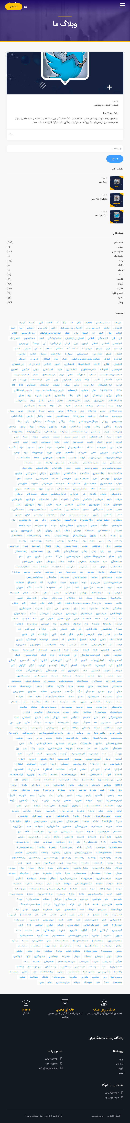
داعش (18, 504)
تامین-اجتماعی (96, 437)
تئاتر (83, 437)
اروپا (108, 349)
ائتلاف (14, 333)
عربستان (66, 608)
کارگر (104, 920)
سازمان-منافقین (73, 556)
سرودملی (50, 561)
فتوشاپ (25, 619)
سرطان (118, 873)
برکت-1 (111, 790)
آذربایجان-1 (93, 754)
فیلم (100, 634)
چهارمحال (105, 478)
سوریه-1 (118, 878)
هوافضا (77, 982)
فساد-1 (119, 629)
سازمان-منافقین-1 (80, 868)
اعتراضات (118, 359)
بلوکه (52, 406)
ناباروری (26, 712)
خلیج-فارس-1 (103, 832)
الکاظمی (47, 364)
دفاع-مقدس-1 (116, 842)
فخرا (87, 904)
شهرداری (84, 593)
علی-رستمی (71, 613)
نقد (95, 722)
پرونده (79, 795)
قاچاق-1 (96, 915)
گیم (12, 665)
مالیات (19, 671)
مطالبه (38, 697)
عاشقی (15, 603)
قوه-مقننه (44, 639)
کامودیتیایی (35, 645)
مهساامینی (53, 956)
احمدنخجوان (29, 338)
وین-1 (29, 738)
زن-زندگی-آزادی (71, 551)
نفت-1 (26, 961)
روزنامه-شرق (34, 858)
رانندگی (89, 847)
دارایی (49, 504)
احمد (41, 338)
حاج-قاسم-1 (107, 821)
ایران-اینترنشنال (105, 385)
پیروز (32, 795)
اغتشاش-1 (47, 769)
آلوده (101, 333)
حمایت (103, 489)
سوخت (12, 873)
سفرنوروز (71, 567)
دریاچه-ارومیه (34, 837)
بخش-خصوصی (73, 401)
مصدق (80, 697)
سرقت (61, 561)
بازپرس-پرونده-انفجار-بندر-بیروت (50, 390)
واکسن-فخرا (99, 733)
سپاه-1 (31, 868)
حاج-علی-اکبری (82, 478)
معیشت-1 (48, 951)
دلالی (78, 842)
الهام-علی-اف (34, 364)
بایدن (46, 785)
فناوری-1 (35, 910)
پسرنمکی (37, 421)
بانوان (47, 395)
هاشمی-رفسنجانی (114, 743)
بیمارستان (25, 790)
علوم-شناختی (116, 613)
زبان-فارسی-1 (49, 863)
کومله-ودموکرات (115, 660)
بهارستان (31, 411)
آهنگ (67, 333)
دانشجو (86, 509)
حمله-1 (119, 826)
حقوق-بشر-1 (15, 821)
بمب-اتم (42, 406)
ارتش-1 (21, 759)
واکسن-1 (118, 972)
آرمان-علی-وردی (93, 328)
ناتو (103, 717)
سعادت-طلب (116, 567)
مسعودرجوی (18, 691)
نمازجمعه (49, 722)
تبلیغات (56, 437)
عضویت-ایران (25, 608)
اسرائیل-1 (118, 769)
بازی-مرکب (83, 785)
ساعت (50, 868)
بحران (21, 395)
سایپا (29, 556)
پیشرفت (63, 432)
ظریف (109, 894)
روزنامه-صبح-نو (18, 858)
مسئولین (32, 691)
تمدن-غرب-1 (49, 806)
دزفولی (18, 515)
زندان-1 (19, 863)
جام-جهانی (47, 458)
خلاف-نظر (117, 832)
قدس (24, 634)
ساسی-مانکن (63, 868)
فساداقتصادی (106, 629)
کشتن (105, 925)
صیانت (89, 598)
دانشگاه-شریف (56, 509)
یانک (33, 748)
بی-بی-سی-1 (48, 790)
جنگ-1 (76, 816)
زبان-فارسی (14, 546)
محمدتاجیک (82, 681)
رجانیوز (93, 535)
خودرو (106, 504)
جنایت (78, 468)
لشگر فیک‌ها (110, 113)
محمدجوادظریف (26, 935)
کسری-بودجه (28, 650)
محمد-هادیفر (58, 935)
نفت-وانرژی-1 (116, 967)
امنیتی (36, 369)
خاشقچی (67, 826)
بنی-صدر (82, 790)
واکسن (65, 728)
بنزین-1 (93, 790)
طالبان (119, 603)
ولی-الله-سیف (72, 738)
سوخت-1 (16, 572)
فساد (82, 910)
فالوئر (50, 619)
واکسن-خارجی (115, 733)
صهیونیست (101, 598)
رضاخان (118, 541)
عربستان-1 (61, 894)
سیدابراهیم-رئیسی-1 (68, 878)
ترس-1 (35, 800)
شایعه (119, 587)
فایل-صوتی (107, 904)
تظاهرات (60, 447)
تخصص (67, 800)
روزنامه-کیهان (36, 541)
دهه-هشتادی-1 (115, 847)
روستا (119, 863)
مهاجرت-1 (66, 956)
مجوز (100, 676)
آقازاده (119, 333)
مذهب (39, 686)
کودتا (52, 655)
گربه (34, 660)
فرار (79, 904)
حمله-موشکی (63, 489)
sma (119, 390)
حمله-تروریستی (80, 489)
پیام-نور (12, 427)
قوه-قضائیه (31, 639)
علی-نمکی (44, 613)
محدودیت (66, 676)
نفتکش (118, 722)
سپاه (105, 561)
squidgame (106, 390)
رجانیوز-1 (41, 847)
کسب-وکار (42, 650)
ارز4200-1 (94, 764)
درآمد (47, 837)
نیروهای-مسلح (34, 967)
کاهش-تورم (21, 645)
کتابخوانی (117, 650)
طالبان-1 (73, 889)
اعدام (56, 359)
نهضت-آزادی (50, 967)
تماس (120, 1073)
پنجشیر (97, 427)
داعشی (119, 509)
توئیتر (27, 806)
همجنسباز (117, 982)
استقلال (38, 349)
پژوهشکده (50, 421)
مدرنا (70, 686)
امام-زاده (104, 369)
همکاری (105, 748)
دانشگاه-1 (92, 837)
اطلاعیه (33, 354)
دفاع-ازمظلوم (70, 520)
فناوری (53, 629)
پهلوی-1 (41, 795)
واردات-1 (20, 967)
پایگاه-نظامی (17, 416)
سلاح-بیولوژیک (22, 567)
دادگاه (27, 832)
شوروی (118, 593)
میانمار (76, 712)
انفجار (35, 375)
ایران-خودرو (88, 385)
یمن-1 (41, 982)
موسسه (79, 707)
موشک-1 (87, 956)
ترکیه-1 (12, 800)
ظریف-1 (33, 603)
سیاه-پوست (86, 878)
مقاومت (109, 702)
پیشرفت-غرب (50, 432)
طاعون (20, 598)
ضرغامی (44, 598)
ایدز (14, 380)
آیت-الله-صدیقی (28, 333)
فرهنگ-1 (19, 624)
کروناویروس (48, 920)
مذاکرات (60, 686)
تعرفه (49, 447)
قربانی (102, 639)
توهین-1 (80, 811)
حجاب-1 (85, 821)
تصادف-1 (109, 806)
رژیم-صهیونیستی (61, 535)
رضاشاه (44, 852)
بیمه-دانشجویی (62, 416)
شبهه (58, 884)
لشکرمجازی (73, 671)
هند (95, 748)
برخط (120, 261)
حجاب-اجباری (106, 484)
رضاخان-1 (56, 852)
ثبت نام (119, 1064)
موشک (34, 707)
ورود (121, 1059)
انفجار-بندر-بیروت (21, 375)
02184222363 (112, 1093)
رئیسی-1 (52, 847)
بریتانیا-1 (89, 406)
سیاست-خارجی (79, 577)
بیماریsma (78, 416)
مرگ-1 (78, 946)
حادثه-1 (55, 478)
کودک (43, 655)
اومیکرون (66, 380)
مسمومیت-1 (106, 951)
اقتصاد (97, 364)
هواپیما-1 (88, 982)
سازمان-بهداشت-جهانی (94, 556)
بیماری (14, 790)
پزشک (72, 421)
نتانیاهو (86, 717)
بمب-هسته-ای (115, 411)
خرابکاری (19, 494)
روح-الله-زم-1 (105, 858)
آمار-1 (20, 754)
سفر (94, 567)
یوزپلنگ (118, 754)
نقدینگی (86, 722)
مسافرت (43, 691)
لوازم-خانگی (51, 671)
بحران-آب (35, 785)
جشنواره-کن (73, 463)
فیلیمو (79, 634)
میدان (66, 712)
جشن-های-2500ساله (55, 463)
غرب (106, 619)
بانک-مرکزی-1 (58, 785)
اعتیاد (64, 359)
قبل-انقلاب (42, 634)
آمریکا (85, 333)
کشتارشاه (118, 655)
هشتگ (45, 977)
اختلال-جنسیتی (47, 759)
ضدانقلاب (71, 598)
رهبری (85, 546)
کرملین (75, 650)
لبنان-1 (62, 930)
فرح (86, 624)
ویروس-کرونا (116, 977)
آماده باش (118, 242)
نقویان (75, 722)
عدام (83, 608)
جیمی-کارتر (37, 816)
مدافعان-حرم (37, 941)
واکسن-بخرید (36, 728)
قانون (53, 634)
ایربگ (75, 780)
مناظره (29, 951)
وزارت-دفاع (13, 733)
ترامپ (34, 442)
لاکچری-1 (73, 930)
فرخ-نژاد (77, 624)
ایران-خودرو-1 (88, 780)
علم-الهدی (96, 899)
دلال (13, 520)
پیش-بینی (95, 432)
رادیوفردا (48, 530)
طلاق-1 (119, 894)
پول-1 (63, 427)
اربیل (76, 343)
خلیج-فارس (17, 499)
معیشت (19, 697)
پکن (27, 421)
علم (106, 899)
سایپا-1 (41, 868)
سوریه (119, 577)
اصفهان (83, 769)
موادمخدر (15, 702)
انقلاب (119, 380)
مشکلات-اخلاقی (73, 951)
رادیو (58, 530)
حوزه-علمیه (30, 489)
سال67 (59, 556)
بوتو (82, 411)
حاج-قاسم (66, 478)
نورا (11, 722)
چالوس (18, 473)
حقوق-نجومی (116, 489)
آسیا (21, 328)
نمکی (27, 722)
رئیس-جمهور (26, 530)
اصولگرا (43, 354)
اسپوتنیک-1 (87, 349)
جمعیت (118, 816)
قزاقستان (71, 639)
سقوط (58, 873)
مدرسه (25, 941)
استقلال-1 (19, 764)
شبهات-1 (67, 884)
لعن (62, 671)
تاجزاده (118, 437)
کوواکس (39, 925)
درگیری (96, 515)
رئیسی (14, 530)
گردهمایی (24, 660)
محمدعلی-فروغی (32, 681)
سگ (35, 567)
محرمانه (54, 676)
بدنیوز (60, 401)
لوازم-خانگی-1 (49, 930)
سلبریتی (90, 572)
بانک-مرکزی (60, 395)
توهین (17, 452)
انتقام (70, 375)
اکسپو (57, 364)
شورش (19, 587)
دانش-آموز (98, 509)
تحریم (109, 442)
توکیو (100, 811)
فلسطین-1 (47, 910)
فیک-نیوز (118, 634)
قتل (32, 634)
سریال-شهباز (27, 561)
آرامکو (106, 328)
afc (64, 323)
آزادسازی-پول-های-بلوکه (71, 328)
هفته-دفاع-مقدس (44, 743)
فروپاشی (45, 624)
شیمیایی (46, 593)
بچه (29, 395)
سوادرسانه (24, 873)
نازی (96, 717)
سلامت (101, 572)
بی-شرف (91, 416)
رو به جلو (103, 182)
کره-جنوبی (55, 650)
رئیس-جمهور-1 (66, 847)
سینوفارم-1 (31, 878)
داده (121, 275)
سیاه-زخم (64, 577)
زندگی (84, 551)
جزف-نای (27, 811)
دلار (36, 520)
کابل (111, 645)
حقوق (27, 821)
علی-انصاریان (86, 613)
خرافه (109, 499)
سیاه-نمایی (51, 577)
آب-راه (22, 323)
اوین (56, 380)
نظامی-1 (36, 961)
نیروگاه (97, 728)
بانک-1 (71, 785)
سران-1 (71, 561)
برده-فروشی (21, 401)
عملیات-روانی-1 (32, 899)
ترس (25, 442)
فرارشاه (118, 624)
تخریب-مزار (78, 442)
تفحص (31, 447)
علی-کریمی (57, 613)
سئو (21, 556)
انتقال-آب (81, 375)
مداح (90, 686)
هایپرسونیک (85, 743)
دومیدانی (118, 530)
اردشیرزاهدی (116, 764)
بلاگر (60, 406)
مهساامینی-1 (100, 712)
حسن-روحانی (72, 821)
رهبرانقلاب (96, 546)
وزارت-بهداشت (28, 733)
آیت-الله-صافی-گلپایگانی (50, 333)
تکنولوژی (76, 806)
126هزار (88, 323)
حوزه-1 (109, 826)
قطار (44, 915)
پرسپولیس (117, 421)
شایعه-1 (99, 884)
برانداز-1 (24, 785)
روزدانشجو (66, 858)
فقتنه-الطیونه (91, 629)
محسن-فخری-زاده (114, 681)
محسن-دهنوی (23, 676)
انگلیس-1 (42, 774)
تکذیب (12, 447)
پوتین (87, 427)
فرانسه (71, 904)
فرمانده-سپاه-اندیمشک (30, 904)
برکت (111, 406)
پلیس (69, 795)
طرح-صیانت (19, 889)
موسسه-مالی (66, 707)
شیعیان (57, 593)
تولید (26, 452)
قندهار (55, 639)
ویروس (39, 738)
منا (54, 702)
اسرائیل (27, 349)
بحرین (87, 401)
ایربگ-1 (67, 385)
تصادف (90, 447)
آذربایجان (117, 328)
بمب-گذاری (29, 406)
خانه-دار (93, 494)
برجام (32, 401)
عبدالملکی (117, 608)
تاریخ (109, 437)
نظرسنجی (26, 717)
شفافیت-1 (50, 587)
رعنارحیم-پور (32, 852)
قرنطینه (93, 639)
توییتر (120, 270)
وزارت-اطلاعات (46, 972)
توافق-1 (37, 806)
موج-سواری (101, 707)
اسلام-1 (107, 769)
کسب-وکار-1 (19, 920)
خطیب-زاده (44, 499)
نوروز (119, 728)
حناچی (50, 489)
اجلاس (91, 338)
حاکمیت (28, 478)
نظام (47, 717)
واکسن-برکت (20, 728)
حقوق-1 (34, 484)
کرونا (66, 650)
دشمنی (21, 837)
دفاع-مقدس (55, 520)
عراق (76, 608)
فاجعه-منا (87, 619)
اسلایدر (120, 247)
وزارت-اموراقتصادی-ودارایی (51, 733)
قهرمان (19, 639)
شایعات (120, 279)
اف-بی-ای (34, 359)
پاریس (29, 416)
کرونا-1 (60, 920)
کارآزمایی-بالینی (98, 645)
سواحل (36, 873)
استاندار (59, 349)
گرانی (20, 925)
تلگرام (120, 265)
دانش (109, 509)
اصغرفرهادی (82, 354)
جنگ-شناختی (69, 473)
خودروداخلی (66, 832)
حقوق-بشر (22, 484)
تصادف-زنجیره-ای (75, 447)
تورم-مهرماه (37, 452)
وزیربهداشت (116, 738)
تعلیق (40, 447)
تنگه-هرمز (69, 452)
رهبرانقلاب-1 (98, 863)
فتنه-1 (95, 904)
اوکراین (78, 380)
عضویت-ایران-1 (16, 894)
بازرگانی (107, 785)
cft (13, 385)
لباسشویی (95, 671)
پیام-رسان (117, 432)
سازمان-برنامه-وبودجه (101, 868)
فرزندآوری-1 (59, 904)
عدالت (81, 894)
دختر (119, 515)
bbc (21, 385)
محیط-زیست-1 (61, 941)
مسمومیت (108, 697)
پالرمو (88, 795)
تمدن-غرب (82, 452)
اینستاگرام (118, 256)
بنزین (102, 411)
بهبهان (11, 411)
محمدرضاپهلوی (66, 681)
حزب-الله (60, 484)
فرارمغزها (107, 624)
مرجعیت (12, 686)
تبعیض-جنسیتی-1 (114, 800)
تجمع (25, 437)
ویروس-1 (14, 972)
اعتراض (72, 769)
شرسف (39, 884)
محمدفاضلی (16, 681)
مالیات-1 (28, 930)
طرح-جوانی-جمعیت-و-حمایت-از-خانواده (83, 603)
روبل (84, 541)
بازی (86, 395)
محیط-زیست (102, 686)
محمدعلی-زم (49, 681)
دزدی (27, 515)
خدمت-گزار (32, 494)
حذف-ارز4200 (74, 484)
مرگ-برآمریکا (65, 946)
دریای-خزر (38, 515)
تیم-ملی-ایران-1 (66, 811)
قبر (88, 915)
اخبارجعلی (117, 343)
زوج (49, 551)
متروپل (118, 935)
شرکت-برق (88, 587)
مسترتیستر (22, 946)
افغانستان (117, 364)
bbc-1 (25, 780)
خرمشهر (99, 499)
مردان (119, 691)
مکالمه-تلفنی (95, 702)
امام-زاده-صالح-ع (88, 369)
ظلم (24, 603)
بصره (68, 406)
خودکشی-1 (52, 832)
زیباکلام (118, 868)
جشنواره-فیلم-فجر (91, 463)
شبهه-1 (100, 587)
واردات (75, 728)
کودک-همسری (30, 655)
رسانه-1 (119, 852)
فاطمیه (119, 904)
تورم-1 (49, 452)
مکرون (83, 702)
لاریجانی (118, 671)
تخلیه (57, 442)
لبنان (85, 671)
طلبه (42, 603)
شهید (92, 889)
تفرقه (22, 447)
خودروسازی (94, 504)
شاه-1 (119, 884)
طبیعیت (108, 603)
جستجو (114, 159)
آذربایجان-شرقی (78, 754)
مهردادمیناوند (116, 712)
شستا (77, 587)
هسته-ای (60, 743)
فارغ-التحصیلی (63, 619)
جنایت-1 (86, 816)
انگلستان (108, 380)
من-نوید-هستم (103, 323)
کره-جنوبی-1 (34, 920)
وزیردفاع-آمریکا (100, 738)
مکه (38, 951)
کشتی (107, 655)
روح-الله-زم (73, 541)
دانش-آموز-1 (105, 837)
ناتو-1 (28, 956)
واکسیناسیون (73, 972)
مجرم (119, 676)
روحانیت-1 (79, 858)
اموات (108, 774)
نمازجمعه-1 (93, 967)
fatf (16, 780)
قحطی (63, 915)
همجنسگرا (117, 748)
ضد (80, 598)
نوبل (19, 722)
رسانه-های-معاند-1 (104, 852)
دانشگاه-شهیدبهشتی (37, 509)
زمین (37, 863)
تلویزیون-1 (63, 806)
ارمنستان (118, 349)
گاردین (84, 660)
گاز (76, 660)
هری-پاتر (72, 743)
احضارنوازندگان (54, 338)
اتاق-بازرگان (103, 338)
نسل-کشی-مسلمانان (66, 961)
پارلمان (40, 416)
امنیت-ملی (48, 369)
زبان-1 (25, 546)
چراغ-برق (117, 478)
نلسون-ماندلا (63, 722)
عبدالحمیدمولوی (95, 894)
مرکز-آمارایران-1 (91, 946)
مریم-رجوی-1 (50, 946)
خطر (55, 499)
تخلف (66, 442)
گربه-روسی (117, 930)
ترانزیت (45, 800)
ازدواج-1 (43, 764)
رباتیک (103, 535)
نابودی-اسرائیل (115, 717)
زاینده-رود (36, 546)
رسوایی (67, 852)
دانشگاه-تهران (72, 509)
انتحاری (14, 369)
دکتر (44, 520)
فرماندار (47, 904)
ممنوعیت (64, 702)
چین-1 (119, 821)
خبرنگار (44, 494)
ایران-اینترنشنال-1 (105, 780)
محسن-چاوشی (40, 676)
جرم (104, 463)
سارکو (111, 556)
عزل (56, 608)
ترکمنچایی (23, 800)
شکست (39, 587)
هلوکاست (33, 977)
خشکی (75, 499)
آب (57, 323)
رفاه (109, 541)
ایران (119, 780)
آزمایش (30, 328)
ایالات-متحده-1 (16, 774)
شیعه (83, 889)
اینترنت (56, 385)
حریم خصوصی (97, 1116)
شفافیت (28, 884)
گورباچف (41, 665)
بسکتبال (78, 406)
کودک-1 (60, 925)
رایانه (79, 847)
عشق (48, 608)
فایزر (42, 619)
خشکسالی (87, 499)
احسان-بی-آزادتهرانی (74, 338)
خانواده (103, 494)
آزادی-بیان (42, 328)
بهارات (41, 411)
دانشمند (80, 837)
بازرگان (109, 395)
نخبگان (118, 961)
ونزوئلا (59, 738)
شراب (49, 884)
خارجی (18, 489)
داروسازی (29, 504)
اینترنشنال (44, 385)
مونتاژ (77, 956)
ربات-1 (113, 535)
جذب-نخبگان (116, 463)
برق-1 (119, 406)
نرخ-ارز (56, 717)
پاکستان (99, 795)
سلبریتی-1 (47, 873)
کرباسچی (105, 650)
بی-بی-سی (117, 416)
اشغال (109, 354)
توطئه (119, 811)
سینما (84, 582)
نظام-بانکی (48, 961)
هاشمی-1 (19, 738)
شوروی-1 (17, 884)
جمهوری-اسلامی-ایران (112, 468)
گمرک (93, 930)
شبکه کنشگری (113, 1116)
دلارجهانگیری (25, 520)
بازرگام (119, 395)
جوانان (43, 473)
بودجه (71, 790)
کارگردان (73, 645)
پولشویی (53, 427)
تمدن (93, 452)
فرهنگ (91, 910)
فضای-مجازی (69, 910)
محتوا (120, 298)
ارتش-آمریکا (55, 343)
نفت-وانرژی (106, 722)
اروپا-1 (53, 764)
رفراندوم (19, 852)
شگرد (29, 587)
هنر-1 (98, 982)
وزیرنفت (85, 738)
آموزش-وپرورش (93, 759)
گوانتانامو (53, 665)
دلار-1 (103, 842)
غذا (113, 619)
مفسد (119, 702)
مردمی (101, 691)
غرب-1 (19, 899)
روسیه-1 (22, 541)
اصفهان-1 (69, 354)
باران (94, 390)
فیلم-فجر (90, 634)
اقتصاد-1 (118, 774)
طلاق (50, 603)
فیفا (19, 629)
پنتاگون (107, 427)
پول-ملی (41, 427)
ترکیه (119, 447)
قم (63, 639)
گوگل (31, 665)
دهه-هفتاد (89, 530)
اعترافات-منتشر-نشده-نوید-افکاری (85, 359)
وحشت (80, 733)
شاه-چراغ (32, 582)
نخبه (65, 717)
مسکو (119, 697)
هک (30, 743)
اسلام (17, 349)
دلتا (70, 842)
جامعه (36, 458)
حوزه (41, 489)
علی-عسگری (71, 899)
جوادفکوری (54, 473)
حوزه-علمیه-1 (96, 826)
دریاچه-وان (51, 515)
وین (104, 977)
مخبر (49, 941)
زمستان (118, 551)
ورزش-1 (60, 972)
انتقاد (82, 774)
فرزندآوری (64, 624)
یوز (17, 748)
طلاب (59, 603)
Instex (118, 785)
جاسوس (72, 458)
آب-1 (104, 754)
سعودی (103, 567)
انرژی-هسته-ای (48, 375)
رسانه (47, 535)
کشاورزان (15, 650)
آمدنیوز (118, 759)
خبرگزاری (74, 494)
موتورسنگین (116, 707)
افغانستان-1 (19, 769)
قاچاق (62, 634)
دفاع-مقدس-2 (86, 520)
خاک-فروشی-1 (53, 826)
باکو (78, 395)
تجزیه (99, 800)
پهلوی (22, 427)
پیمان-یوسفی (16, 432)
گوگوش (21, 665)
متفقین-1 (107, 935)
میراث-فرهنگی (53, 712)
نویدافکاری (108, 728)
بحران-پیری (99, 401)
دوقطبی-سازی (66, 525)
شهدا (109, 593)
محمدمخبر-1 (97, 941)
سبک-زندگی (116, 561)
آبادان (49, 323)
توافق (58, 452)
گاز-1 (29, 925)
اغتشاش (46, 359)
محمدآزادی (97, 681)
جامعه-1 (38, 811)
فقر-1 (58, 910)
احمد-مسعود (63, 759)
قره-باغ (83, 639)
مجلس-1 (95, 935)
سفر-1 (67, 873)
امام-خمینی (117, 369)
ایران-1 (119, 385)
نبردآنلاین (17, 956)
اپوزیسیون (77, 759)
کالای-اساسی (50, 645)
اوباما (87, 380)
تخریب (90, 442)
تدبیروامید (45, 442)
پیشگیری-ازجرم (33, 432)
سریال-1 (108, 873)
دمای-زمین (117, 525)
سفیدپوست (57, 567)
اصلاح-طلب (56, 354)
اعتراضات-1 (60, 769)
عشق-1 (30, 894)
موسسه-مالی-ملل (49, 707)
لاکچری (107, 671)
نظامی (38, 717)
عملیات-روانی (20, 613)
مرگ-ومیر (69, 691)
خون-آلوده (39, 832)
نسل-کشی (83, 961)
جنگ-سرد (84, 473)
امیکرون (25, 369)
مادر (37, 930)
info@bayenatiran (48, 1068)
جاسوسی (61, 458)
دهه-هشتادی (104, 530)
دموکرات (104, 525)
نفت (16, 717)
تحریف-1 (89, 800)
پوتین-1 (60, 795)
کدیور (69, 920)
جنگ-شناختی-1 (62, 816)
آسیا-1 (39, 754)
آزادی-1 (63, 754)
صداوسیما (14, 593)
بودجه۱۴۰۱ (71, 411)
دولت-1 (36, 842)
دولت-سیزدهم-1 (22, 842)
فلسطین (63, 629)
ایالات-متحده (36, 380)
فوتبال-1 (42, 629)
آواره (76, 333)
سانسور (49, 556)
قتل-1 (72, 915)
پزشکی (62, 421)
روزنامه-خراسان (51, 858)
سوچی (27, 572)
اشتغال (119, 354)
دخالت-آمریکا (18, 509)
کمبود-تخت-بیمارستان (90, 655)
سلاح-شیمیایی (115, 572)
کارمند (62, 645)
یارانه (50, 982)
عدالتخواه (94, 608)
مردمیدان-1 (107, 946)
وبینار (121, 302)
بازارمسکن (72, 390)
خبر (83, 494)
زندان (93, 551)
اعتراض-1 (22, 354)
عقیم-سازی (117, 899)
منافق (47, 702)
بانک (71, 395)
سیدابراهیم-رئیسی (34, 577)
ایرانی (76, 385)
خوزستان (69, 504)
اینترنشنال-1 (64, 780)
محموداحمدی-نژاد (80, 941)
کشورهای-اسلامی (91, 925)
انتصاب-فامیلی (95, 774)
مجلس (110, 676)
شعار (69, 587)
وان (88, 733)
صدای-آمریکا (116, 598)
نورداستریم (80, 967)
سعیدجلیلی (95, 873)
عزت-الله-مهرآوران (44, 894)
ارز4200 (35, 343)
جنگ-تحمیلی (42, 468)
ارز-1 (104, 764)
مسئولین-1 (36, 946)
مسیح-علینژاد (93, 697)
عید (120, 619)
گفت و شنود (117, 293)
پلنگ (19, 421)
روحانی (60, 541)
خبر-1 (28, 826)
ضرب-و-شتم (57, 598)
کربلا (95, 650)
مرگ (80, 691)
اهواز (48, 380)
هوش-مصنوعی (63, 982)
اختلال (95, 343)
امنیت (59, 369)
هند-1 (106, 982)
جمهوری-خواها (91, 468)
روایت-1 (118, 858)
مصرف (71, 697)
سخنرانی (82, 561)
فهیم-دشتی (30, 629)
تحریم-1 (78, 800)
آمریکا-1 (108, 759)
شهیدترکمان (70, 593)
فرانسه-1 (95, 624)
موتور (109, 956)
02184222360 (51, 1064)
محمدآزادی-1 (42, 935)
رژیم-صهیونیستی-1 (25, 847)
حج (18, 478)
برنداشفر (100, 406)
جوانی (49, 816)
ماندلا (18, 930)
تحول (99, 442)
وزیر (34, 972)
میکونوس (38, 712)
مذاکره (15, 941)
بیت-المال (103, 416)
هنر (88, 748)
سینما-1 (43, 878)
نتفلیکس (75, 717)
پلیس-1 (118, 427)
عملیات (120, 289)
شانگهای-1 (51, 582)
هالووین (84, 977)
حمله (93, 489)
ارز (44, 343)
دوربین (94, 525)
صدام (25, 593)
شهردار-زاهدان (105, 889)
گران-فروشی (56, 660)
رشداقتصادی (17, 535)
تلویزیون (104, 452)
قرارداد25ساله (116, 639)
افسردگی (22, 359)
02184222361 (51, 1059)
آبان (41, 323)
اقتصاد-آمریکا (84, 364)
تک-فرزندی (117, 452)
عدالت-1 (105, 608)
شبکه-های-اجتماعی (83, 884)
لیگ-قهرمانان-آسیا (34, 671)
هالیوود (98, 743)
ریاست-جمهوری (71, 546)
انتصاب (92, 375)
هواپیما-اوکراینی (55, 748)
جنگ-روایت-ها (115, 473)
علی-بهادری (101, 613)
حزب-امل (118, 323)
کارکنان (84, 645)
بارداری (84, 390)
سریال (39, 561)
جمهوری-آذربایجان (102, 816)
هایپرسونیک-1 (58, 977)
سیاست (94, 577)
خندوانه (90, 832)
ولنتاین (25, 972)
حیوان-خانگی (81, 826)
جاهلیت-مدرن (23, 458)
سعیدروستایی (80, 873)
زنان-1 (28, 863)
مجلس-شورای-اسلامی (78, 935)
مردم (110, 691)
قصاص (53, 915)
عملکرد (33, 613)
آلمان (109, 333)
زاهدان (48, 546)
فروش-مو (102, 910)
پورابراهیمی (75, 427)
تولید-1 (91, 811)
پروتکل (105, 421)
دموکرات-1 (60, 842)
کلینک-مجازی (73, 925)
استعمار (49, 349)
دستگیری (117, 520)
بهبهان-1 (61, 790)
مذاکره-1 (49, 686)
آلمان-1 (30, 754)
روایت (92, 541)
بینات (49, 416)
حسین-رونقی (56, 821)
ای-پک (23, 380)
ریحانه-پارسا (72, 863)
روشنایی (118, 546)
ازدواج (99, 349)
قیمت (119, 645)
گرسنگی (12, 660)
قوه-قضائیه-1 (25, 915)
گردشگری (104, 930)
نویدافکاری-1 (65, 967)
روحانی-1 (92, 858)
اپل (113, 338)
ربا (121, 535)
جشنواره (15, 811)
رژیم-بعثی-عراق (79, 535)
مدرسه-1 (80, 686)
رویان (107, 546)
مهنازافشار (87, 712)
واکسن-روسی (104, 972)
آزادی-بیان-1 (51, 754)
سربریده (12, 868)
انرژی (61, 375)
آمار (93, 333)
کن (75, 655)
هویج (41, 748)
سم (81, 572)
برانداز (41, 401)
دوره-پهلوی (81, 525)
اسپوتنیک (31, 764)
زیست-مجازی (37, 551)
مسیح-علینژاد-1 (90, 951)
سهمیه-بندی (107, 577)
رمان (101, 541)
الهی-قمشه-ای (18, 364)
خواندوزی (117, 504)
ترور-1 (119, 806)
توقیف (110, 811)
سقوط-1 (44, 567)
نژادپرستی (106, 961)
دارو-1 (40, 504)
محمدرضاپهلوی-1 (114, 941)
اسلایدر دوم (117, 252)
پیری (106, 432)
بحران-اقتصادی (115, 401)
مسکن (119, 951)
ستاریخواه (94, 561)
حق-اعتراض (47, 484)
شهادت (119, 889)
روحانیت (49, 541)
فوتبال (25, 910)
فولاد (16, 910)
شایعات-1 (20, 582)
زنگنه (57, 551)
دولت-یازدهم (24, 525)
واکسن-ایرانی (52, 728)
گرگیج (119, 665)
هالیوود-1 (73, 977)
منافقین (19, 951)
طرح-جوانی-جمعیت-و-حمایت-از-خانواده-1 (47, 889)
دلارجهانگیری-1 (90, 842)
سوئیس (37, 572)
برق (120, 790)
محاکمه (90, 676)
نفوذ (104, 967)
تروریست (101, 447)
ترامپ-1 (56, 800)
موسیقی (99, 956)
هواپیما (69, 748)
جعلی (39, 463)
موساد (89, 707)
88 (71, 323)
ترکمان (16, 442)
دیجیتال (77, 530)
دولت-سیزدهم (41, 525)
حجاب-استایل (90, 484)
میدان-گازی (39, 956)
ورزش (69, 733)
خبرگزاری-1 (17, 826)
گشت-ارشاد (86, 665)
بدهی (50, 401)
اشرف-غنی (95, 769)
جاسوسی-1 (50, 811)
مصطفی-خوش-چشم (55, 697)
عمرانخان (57, 899)
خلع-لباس (30, 499)
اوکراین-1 (30, 774)
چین (95, 478)
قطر (36, 915)
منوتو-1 (119, 956)
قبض (80, 915)
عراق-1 (71, 894)
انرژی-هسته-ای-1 (68, 774)
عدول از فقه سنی (99, 199)
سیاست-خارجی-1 (103, 878)
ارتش (67, 343)
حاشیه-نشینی (42, 478)
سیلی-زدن (95, 582)
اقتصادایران (69, 364)
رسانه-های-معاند (34, 535)
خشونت (64, 499)
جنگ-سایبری (98, 473)
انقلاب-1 (54, 774)
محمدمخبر (117, 686)
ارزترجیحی (23, 343)
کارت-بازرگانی (116, 920)
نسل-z (95, 961)
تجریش (45, 437)
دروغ (62, 515)
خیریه (58, 504)
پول (50, 795)
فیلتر (108, 634)
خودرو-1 (79, 832)
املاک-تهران (71, 369)
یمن (25, 748)
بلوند (102, 790)
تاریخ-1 (12, 795)
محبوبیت (79, 676)
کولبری (50, 925)
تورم (19, 806)
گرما (110, 665)
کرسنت (86, 650)
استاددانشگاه (72, 349)
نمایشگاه (37, 722)
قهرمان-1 (12, 915)
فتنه (34, 619)
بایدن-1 (38, 395)
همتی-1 (22, 977)
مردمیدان (90, 691)
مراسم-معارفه (25, 686)
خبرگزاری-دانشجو (58, 494)
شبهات (120, 284)
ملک (74, 702)
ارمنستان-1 (64, 764)
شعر (60, 587)
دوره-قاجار (47, 842)
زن (109, 551)
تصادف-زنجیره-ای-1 (92, 806)
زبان (61, 863)
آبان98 (32, 323)
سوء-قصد (49, 572)
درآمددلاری (108, 515)
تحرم (16, 437)
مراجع (119, 946)
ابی (120, 338)
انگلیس (97, 380)
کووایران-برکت (97, 660)
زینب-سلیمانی (21, 551)
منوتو (26, 702)
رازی (39, 530)
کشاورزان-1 (117, 925)
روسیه (110, 863)
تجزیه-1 (35, 437)
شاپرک (63, 582)
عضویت (38, 608)
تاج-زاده (22, 795)
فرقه (54, 624)
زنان (102, 551)
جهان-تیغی (31, 473)
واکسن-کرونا (88, 972)
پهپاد (31, 427)
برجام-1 (13, 785)
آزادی (53, 328)
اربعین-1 (32, 759)
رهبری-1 (85, 863)
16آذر (79, 323)
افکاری (106, 364)
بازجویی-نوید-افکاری (23, 390)
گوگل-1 (84, 930)
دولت (53, 525)
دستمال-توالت (103, 520)
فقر (80, 629)
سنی (60, 572)
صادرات (35, 593)
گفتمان (74, 665)
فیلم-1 (105, 915)
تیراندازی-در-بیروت (113, 458)
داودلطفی (68, 837)
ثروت (82, 458)
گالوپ (68, 660)
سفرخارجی (83, 567)
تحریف (119, 442)
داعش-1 (118, 837)
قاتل (71, 634)
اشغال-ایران (97, 354)
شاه (41, 582)
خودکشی (81, 504)
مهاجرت (23, 707)
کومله (17, 655)
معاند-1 (59, 951)
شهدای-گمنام (97, 593)
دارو (19, 832)
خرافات (119, 499)
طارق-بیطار (32, 598)
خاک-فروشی (116, 494)
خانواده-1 (38, 826)
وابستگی (86, 728)
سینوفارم (74, 582)
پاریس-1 (110, 795)
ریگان (57, 546)
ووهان (49, 738)
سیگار (53, 878)
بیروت (36, 790)
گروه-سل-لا (100, 665)
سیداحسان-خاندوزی (113, 582)
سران (22, 868)
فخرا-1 (15, 619)
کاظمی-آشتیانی (91, 920)
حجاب (119, 484)
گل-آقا (64, 665)
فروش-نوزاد (32, 624)
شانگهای (19, 878)
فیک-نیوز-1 (117, 915)
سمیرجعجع (71, 572)
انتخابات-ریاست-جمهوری (111, 375)
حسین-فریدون (40, 821)
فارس (76, 619)
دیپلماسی (100, 847)
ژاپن (120, 556)
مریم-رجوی (56, 691)
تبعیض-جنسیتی (71, 437)
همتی (22, 743)
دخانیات (56, 837)
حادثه (95, 821)
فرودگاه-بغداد (116, 910)
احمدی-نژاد (15, 338)
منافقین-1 (36, 702)
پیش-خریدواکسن (79, 432)
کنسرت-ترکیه (64, 655)
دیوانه (67, 530)
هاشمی (95, 977)
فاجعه (97, 619)
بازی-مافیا (96, 785)
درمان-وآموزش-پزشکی (79, 515)
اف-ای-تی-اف (33, 769)
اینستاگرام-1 (49, 780)
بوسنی (51, 411)
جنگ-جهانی (26, 468)
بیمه (120, 795)
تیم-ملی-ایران (95, 458)
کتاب (78, 920)
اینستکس (36, 780)
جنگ (68, 468)
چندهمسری (23, 816)
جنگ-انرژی (57, 468)
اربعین (85, 343)
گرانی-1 (43, 660)
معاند (29, 697)
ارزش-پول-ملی (79, 764)
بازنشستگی (97, 395)
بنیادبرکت (92, 411)
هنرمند (80, 748)
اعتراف (107, 359)
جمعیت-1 (29, 463)
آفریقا (13, 328)
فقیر (73, 629)
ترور (111, 447)
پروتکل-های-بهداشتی (88, 421)
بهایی (20, 411)
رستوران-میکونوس (83, 852)
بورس (60, 411)
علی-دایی (84, 899)
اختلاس (105, 343)
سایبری (38, 556)
